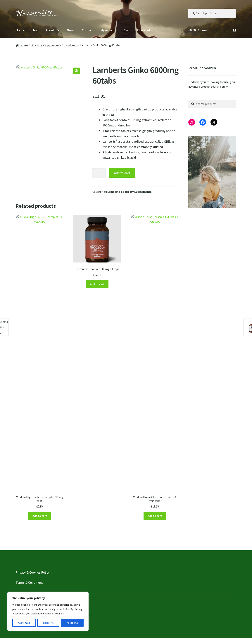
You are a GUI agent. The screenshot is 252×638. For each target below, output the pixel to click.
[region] (48, 611)
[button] (76, 71)
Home (20, 30)
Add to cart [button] (39, 516)
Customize (24, 622)
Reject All (48, 622)
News (71, 30)
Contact (87, 30)
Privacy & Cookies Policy (32, 572)
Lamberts (70, 45)
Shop (35, 30)
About (50, 30)
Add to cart (122, 173)
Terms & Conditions (29, 582)
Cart (127, 30)
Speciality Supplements (46, 45)
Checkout (143, 30)
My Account (108, 30)
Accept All (72, 622)
